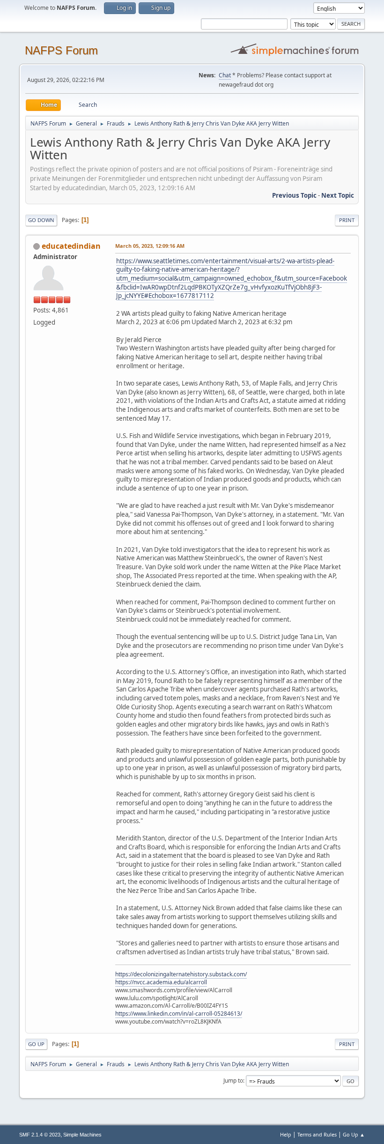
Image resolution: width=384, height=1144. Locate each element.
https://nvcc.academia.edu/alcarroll (161, 982)
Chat (225, 75)
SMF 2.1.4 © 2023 (39, 1134)
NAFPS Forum (61, 50)
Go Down (41, 219)
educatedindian (71, 246)
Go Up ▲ (354, 1134)
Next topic (337, 195)
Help (285, 1134)
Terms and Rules (317, 1134)
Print (346, 219)
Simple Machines (82, 1134)
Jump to (233, 1081)
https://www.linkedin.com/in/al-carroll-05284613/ (178, 1014)
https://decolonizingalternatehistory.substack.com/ (181, 974)
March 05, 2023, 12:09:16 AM (150, 245)
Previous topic (294, 195)
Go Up (36, 1043)
